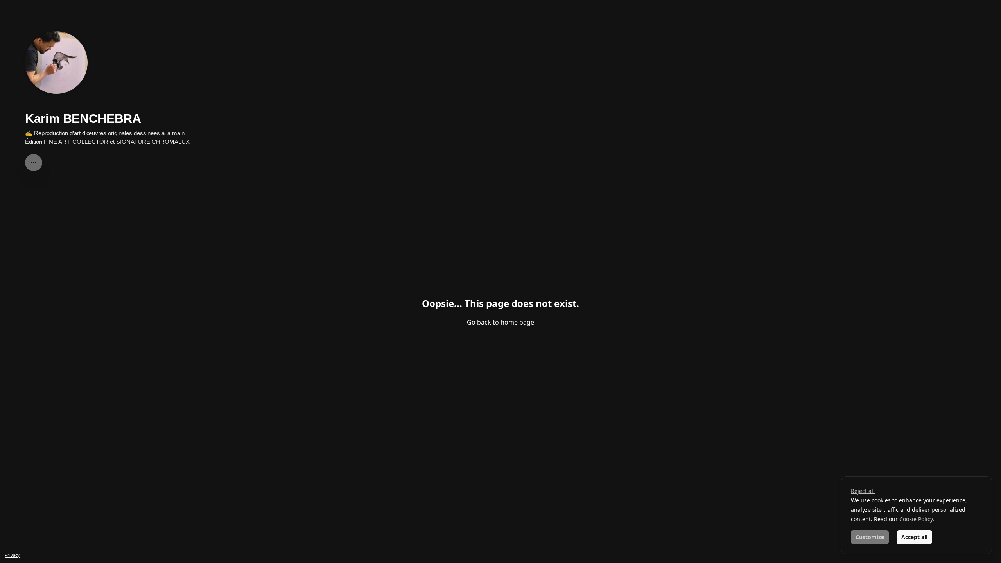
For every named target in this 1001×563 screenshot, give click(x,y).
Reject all (863, 491)
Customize (870, 537)
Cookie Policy (916, 519)
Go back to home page (500, 322)
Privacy (12, 555)
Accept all (914, 537)
